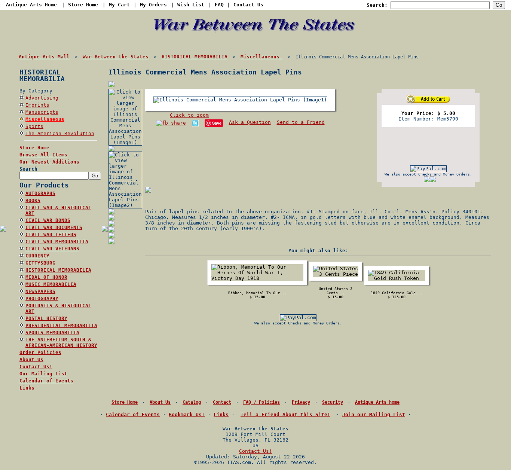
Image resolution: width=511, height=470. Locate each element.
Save (216, 123)
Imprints (37, 105)
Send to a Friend (301, 122)
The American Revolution (59, 133)
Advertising (41, 98)
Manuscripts (41, 112)
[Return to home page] (255, 41)
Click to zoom (189, 115)
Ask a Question (250, 122)
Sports (34, 126)
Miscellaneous (44, 119)
